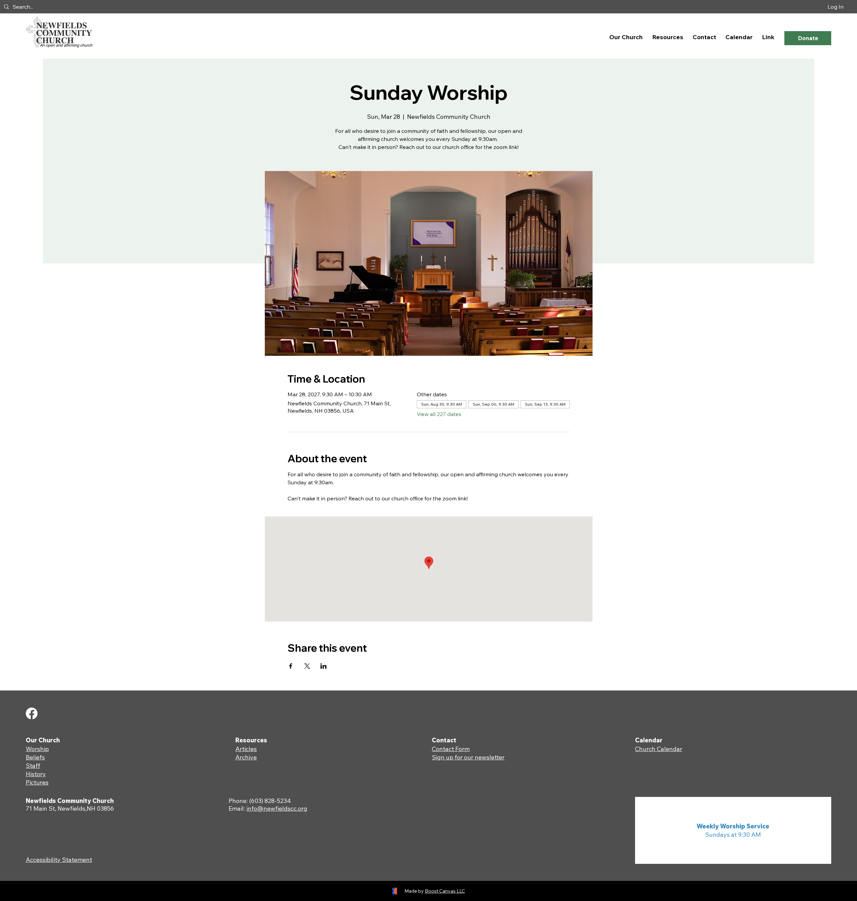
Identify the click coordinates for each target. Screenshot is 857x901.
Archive (246, 757)
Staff (33, 765)
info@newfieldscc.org (276, 808)
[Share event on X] (307, 666)
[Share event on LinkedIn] (323, 666)
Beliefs (35, 757)
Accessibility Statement (59, 860)
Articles (246, 749)
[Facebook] (31, 713)
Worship (37, 749)
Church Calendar (658, 749)
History (36, 774)
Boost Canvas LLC (445, 891)
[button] (626, 37)
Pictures (37, 782)
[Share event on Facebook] (291, 666)
